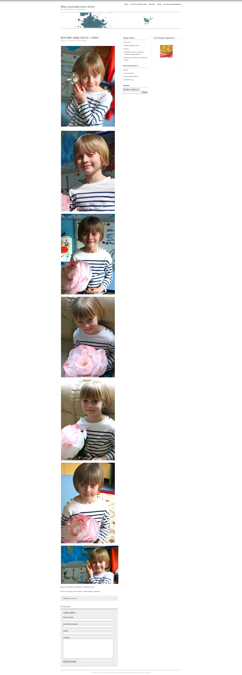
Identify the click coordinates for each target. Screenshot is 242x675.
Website (65, 631)
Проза (159, 4)
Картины (152, 4)
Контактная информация (172, 4)
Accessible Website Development (129, 672)
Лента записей (128, 73)
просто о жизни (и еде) (139, 4)
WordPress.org (128, 79)
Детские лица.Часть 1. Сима (79, 37)
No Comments (83, 40)
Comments (66, 637)
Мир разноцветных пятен (77, 6)
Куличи (126, 48)
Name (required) (68, 617)
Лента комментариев (131, 76)
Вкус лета (127, 42)
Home (126, 4)
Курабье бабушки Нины (131, 45)
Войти (126, 70)
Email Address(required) (70, 624)
